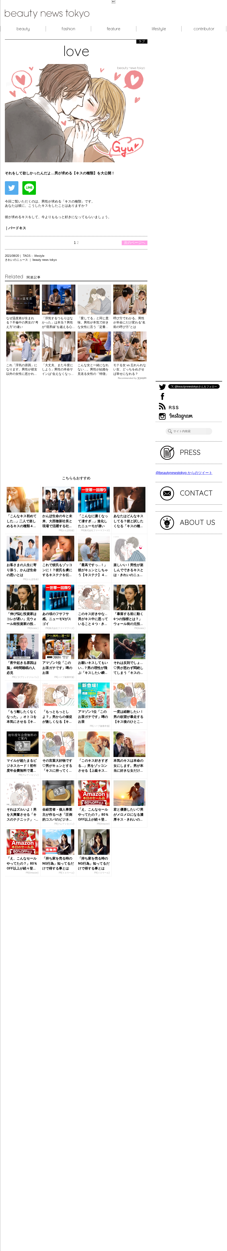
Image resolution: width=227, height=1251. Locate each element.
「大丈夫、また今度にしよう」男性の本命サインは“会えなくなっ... (58, 369)
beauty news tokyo (45, 259)
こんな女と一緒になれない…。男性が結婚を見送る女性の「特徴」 (93, 369)
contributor (204, 28)
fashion (68, 28)
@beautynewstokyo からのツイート (184, 473)
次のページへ (134, 243)
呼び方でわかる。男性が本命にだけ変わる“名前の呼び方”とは (129, 322)
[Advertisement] (76, 424)
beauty (23, 28)
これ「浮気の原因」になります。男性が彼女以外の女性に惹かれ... (21, 369)
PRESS (190, 452)
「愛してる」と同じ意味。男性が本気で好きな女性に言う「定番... (93, 322)
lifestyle (159, 28)
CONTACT (196, 492)
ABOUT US (197, 522)
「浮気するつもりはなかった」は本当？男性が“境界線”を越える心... (58, 322)
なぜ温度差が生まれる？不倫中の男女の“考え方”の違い (22, 322)
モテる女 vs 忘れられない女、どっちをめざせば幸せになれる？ (129, 369)
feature (113, 28)
